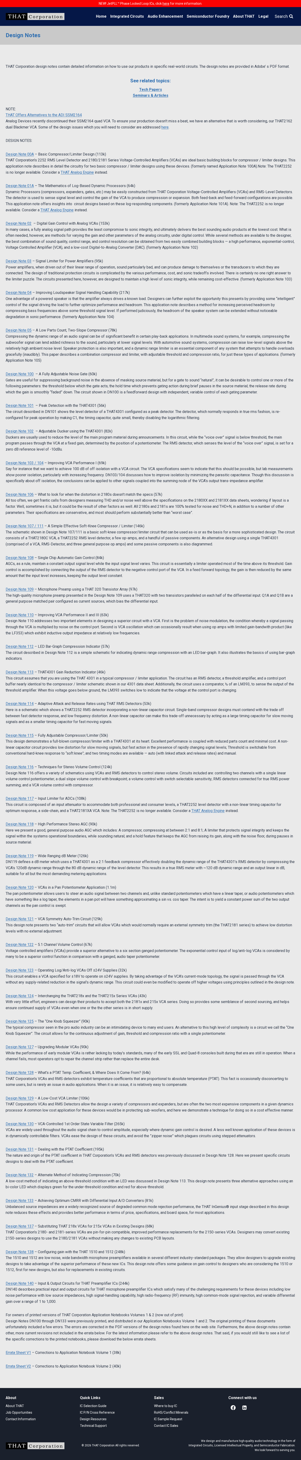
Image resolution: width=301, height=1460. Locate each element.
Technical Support (93, 1426)
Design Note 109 (20, 589)
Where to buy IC (165, 1406)
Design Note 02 (19, 223)
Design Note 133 (20, 1200)
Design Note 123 (20, 970)
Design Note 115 (20, 735)
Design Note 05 (19, 330)
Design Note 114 (20, 703)
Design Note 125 (20, 1021)
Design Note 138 (20, 1252)
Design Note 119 (20, 856)
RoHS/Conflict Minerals (171, 1412)
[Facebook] (233, 1407)
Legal (263, 16)
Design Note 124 (20, 996)
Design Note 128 (20, 1072)
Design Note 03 (19, 261)
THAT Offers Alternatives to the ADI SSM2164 (44, 115)
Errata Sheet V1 (18, 1352)
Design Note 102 (20, 431)
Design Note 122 (20, 944)
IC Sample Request (168, 1419)
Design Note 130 (20, 1124)
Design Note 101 (20, 405)
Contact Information (21, 1419)
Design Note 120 (20, 887)
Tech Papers (150, 89)
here (165, 127)
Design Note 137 (20, 1226)
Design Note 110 (20, 615)
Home (101, 16)
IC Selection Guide (93, 1406)
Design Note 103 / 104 (25, 463)
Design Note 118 (20, 824)
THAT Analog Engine (77, 172)
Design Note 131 (20, 1149)
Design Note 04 (19, 292)
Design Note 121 (20, 919)
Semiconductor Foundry (208, 16)
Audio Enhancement (165, 16)
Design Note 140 (20, 1283)
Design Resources (93, 1419)
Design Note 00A (20, 154)
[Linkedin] (245, 1407)
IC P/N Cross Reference (97, 1412)
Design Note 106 (20, 494)
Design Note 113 (20, 672)
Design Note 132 (20, 1175)
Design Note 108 (20, 558)
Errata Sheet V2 (18, 1366)
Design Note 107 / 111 (25, 526)
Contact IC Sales (166, 1426)
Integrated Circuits (127, 16)
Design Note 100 (20, 374)
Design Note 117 (20, 798)
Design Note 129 (20, 1098)
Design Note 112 (20, 646)
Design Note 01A (20, 186)
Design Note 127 (20, 1047)
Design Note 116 (20, 767)
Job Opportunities (19, 1412)
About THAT (244, 16)
